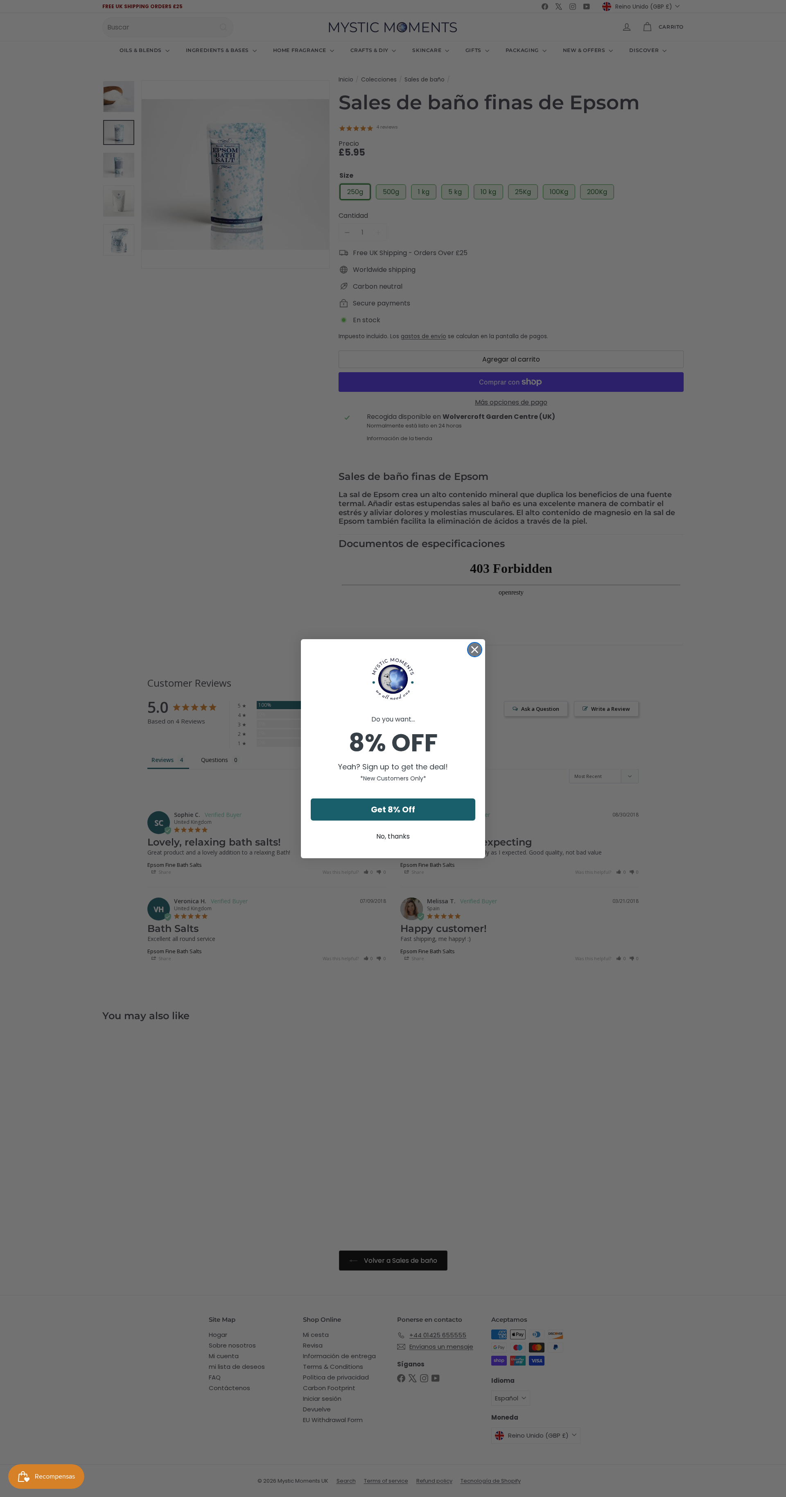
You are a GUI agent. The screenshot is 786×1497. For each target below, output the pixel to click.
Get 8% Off (393, 809)
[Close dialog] (475, 649)
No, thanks (393, 836)
